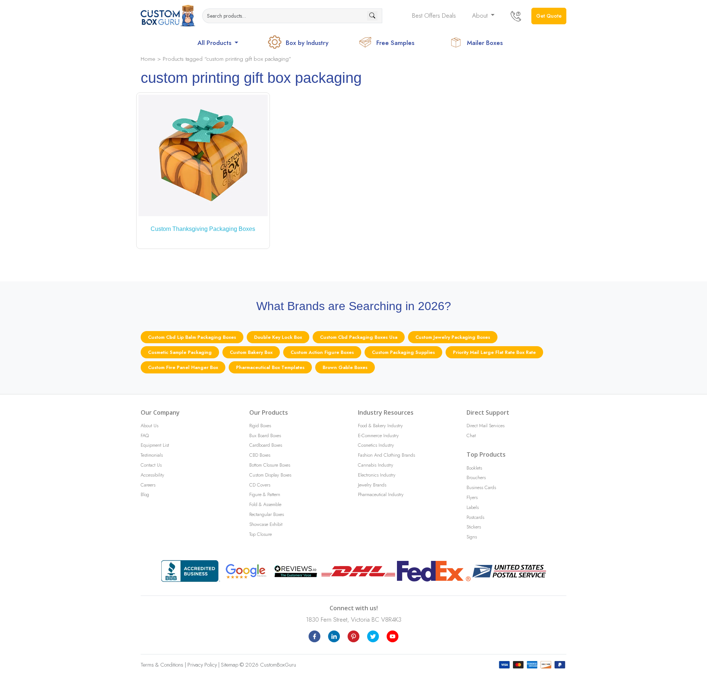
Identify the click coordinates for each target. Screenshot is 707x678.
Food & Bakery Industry (380, 425)
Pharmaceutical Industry (381, 494)
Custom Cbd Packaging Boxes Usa (358, 337)
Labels (473, 507)
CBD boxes (259, 455)
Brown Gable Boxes (345, 367)
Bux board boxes (265, 435)
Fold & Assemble (265, 504)
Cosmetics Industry (376, 445)
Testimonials (152, 455)
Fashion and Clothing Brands (386, 455)
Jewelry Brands (372, 484)
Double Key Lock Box (278, 337)
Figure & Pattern (264, 494)
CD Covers (259, 484)
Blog (145, 494)
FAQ (145, 435)
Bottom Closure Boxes (269, 464)
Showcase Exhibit (265, 524)
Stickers (474, 526)
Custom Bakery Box (251, 352)
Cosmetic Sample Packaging (180, 352)
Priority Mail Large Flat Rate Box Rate (494, 352)
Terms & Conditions (162, 665)
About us (149, 425)
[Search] (372, 16)
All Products (215, 42)
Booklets (474, 467)
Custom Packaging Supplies (403, 352)
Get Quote (549, 16)
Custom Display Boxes (270, 474)
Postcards (475, 517)
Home (148, 59)
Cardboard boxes (265, 445)
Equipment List (155, 445)
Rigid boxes (260, 425)
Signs (472, 536)
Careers (148, 484)
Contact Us (151, 464)
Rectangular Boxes (266, 514)
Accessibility (152, 474)
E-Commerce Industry (378, 435)
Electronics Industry (376, 474)
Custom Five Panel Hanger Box (183, 367)
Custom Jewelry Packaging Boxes (452, 337)
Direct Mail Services (485, 425)
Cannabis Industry (375, 464)
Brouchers (476, 477)
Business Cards (481, 487)
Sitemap (229, 665)
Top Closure (260, 534)
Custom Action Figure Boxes (322, 352)
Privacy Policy (202, 665)
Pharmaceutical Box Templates (270, 367)
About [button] (480, 15)
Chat (471, 435)
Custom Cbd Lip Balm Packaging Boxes (192, 337)
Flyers (472, 497)
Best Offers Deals (434, 15)
